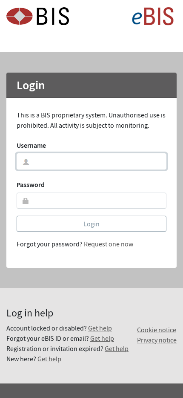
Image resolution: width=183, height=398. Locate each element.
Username (31, 145)
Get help (100, 328)
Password (31, 184)
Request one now (108, 244)
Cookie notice (156, 329)
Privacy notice (157, 340)
